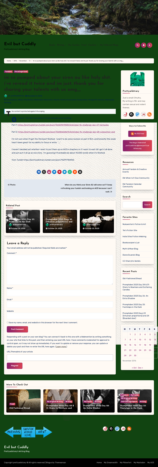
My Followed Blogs (109, 45)
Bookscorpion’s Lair (131, 243)
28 (125, 355)
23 (135, 350)
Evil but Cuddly (20, 44)
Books (52, 45)
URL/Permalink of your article (20, 352)
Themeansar (60, 462)
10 (140, 340)
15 (130, 345)
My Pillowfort (125, 462)
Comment (12, 253)
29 (130, 355)
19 (150, 345)
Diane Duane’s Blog (131, 255)
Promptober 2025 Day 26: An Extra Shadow (135, 297)
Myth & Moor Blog (130, 249)
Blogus (49, 462)
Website (10, 311)
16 (135, 345)
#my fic (57, 100)
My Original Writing (55, 402)
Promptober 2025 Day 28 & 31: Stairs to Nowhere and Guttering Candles (137, 287)
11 (145, 340)
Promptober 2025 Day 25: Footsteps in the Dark (134, 305)
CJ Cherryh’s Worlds (131, 261)
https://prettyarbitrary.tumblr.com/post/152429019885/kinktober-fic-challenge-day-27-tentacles (63, 125)
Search (127, 197)
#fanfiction (28, 100)
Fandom (92, 45)
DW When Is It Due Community (136, 178)
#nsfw (63, 100)
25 (145, 350)
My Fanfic (88, 402)
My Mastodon (139, 462)
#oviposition (82, 100)
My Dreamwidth (111, 462)
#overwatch (71, 100)
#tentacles (109, 100)
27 (155, 350)
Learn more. (61, 347)
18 (145, 345)
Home (99, 462)
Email (10, 299)
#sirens (101, 100)
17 (140, 345)
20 (155, 345)
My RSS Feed (139, 134)
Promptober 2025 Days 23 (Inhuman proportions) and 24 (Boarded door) (59, 221)
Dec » (140, 368)
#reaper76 (92, 100)
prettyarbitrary (17, 96)
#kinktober (38, 100)
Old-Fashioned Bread (132, 278)
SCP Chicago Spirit (129, 402)
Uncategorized (21, 72)
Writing (61, 45)
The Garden (74, 45)
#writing (7, 103)
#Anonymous (11, 100)
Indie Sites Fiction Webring (134, 236)
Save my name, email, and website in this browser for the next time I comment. (43, 322)
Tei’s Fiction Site (130, 230)
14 (125, 345)
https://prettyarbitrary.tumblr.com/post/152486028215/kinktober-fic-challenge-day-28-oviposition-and (66, 132)
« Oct (134, 368)
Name (10, 288)
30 (135, 355)
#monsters (48, 100)
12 (150, 340)
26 (150, 350)
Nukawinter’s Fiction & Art (134, 224)
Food (83, 45)
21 (125, 350)
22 (130, 350)
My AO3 (150, 462)
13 (155, 340)
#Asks (20, 100)
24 (140, 350)
